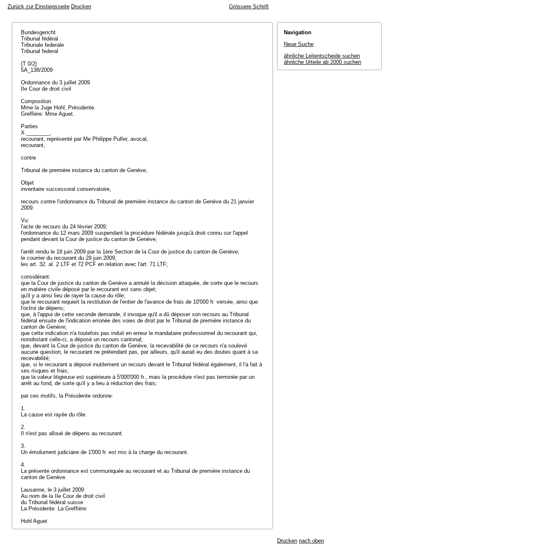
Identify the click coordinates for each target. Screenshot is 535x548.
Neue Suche (298, 44)
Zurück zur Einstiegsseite (38, 6)
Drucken (81, 6)
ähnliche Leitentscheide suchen (322, 56)
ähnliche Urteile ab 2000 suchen (322, 62)
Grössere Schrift (249, 6)
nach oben (311, 541)
